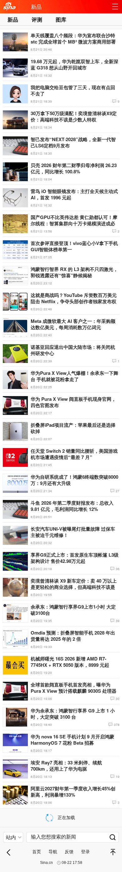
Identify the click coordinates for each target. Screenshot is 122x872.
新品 (36, 6)
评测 (37, 19)
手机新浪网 (9, 8)
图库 (61, 19)
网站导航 (115, 8)
